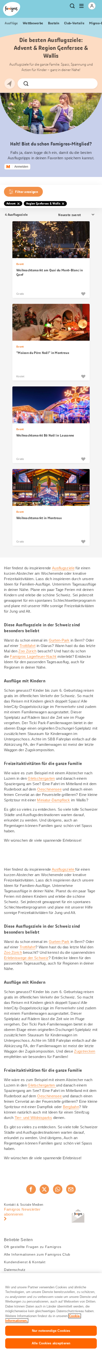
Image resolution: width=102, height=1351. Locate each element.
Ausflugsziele (63, 568)
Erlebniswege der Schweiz (26, 958)
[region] (51, 1312)
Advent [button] (11, 204)
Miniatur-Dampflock (53, 800)
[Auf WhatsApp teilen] (57, 1189)
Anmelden (21, 166)
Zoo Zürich (27, 651)
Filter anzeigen (26, 192)
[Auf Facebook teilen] (31, 1189)
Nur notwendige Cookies (51, 1331)
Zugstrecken (84, 1051)
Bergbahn (71, 1107)
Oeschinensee (49, 789)
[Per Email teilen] (71, 1189)
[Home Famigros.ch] (11, 9)
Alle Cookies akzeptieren (51, 1343)
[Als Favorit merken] (83, 293)
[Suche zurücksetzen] (90, 83)
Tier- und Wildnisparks (33, 1118)
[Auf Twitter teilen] (44, 1189)
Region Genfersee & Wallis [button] (43, 204)
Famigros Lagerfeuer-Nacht (33, 656)
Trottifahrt (27, 646)
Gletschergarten (41, 778)
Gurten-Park (59, 640)
